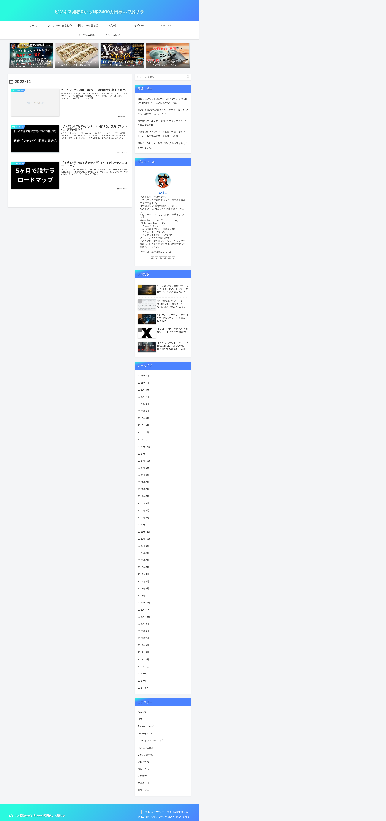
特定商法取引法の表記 (177, 811)
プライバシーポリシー (153, 811)
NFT (140, 719)
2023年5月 (143, 567)
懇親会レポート (145, 783)
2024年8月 (143, 475)
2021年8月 (143, 673)
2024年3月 (143, 510)
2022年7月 (143, 638)
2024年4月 (143, 503)
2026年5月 (143, 382)
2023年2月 (143, 588)
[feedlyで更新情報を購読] (169, 258)
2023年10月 (144, 538)
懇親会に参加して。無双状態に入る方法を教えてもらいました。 (162, 145)
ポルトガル (143, 769)
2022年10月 (144, 616)
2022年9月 (143, 624)
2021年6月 (143, 680)
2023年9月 (143, 545)
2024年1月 (143, 524)
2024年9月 (143, 467)
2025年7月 (143, 396)
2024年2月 (143, 517)
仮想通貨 (142, 776)
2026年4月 (143, 389)
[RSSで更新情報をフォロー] (173, 258)
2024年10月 (144, 460)
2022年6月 (143, 645)
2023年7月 (143, 560)
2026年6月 (143, 375)
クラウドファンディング (150, 740)
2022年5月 (143, 652)
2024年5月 (143, 496)
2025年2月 (143, 432)
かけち (163, 192)
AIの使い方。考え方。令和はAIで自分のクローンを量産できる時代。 (162, 123)
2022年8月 (143, 631)
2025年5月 (143, 411)
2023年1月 (143, 595)
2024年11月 (144, 453)
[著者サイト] (152, 258)
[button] (188, 76)
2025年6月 (143, 404)
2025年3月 (143, 425)
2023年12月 (144, 531)
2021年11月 (143, 666)
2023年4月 (143, 574)
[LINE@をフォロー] (165, 258)
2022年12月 (144, 602)
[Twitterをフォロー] (156, 258)
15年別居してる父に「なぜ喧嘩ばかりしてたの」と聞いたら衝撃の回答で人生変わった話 (163, 134)
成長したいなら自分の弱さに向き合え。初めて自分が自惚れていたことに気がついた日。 (162, 100)
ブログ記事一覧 (145, 754)
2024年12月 (144, 446)
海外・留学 (143, 790)
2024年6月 (143, 489)
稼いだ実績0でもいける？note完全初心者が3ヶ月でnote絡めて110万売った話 (163, 111)
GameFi (142, 712)
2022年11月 (144, 609)
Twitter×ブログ (145, 726)
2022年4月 (143, 659)
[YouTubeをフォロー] (161, 258)
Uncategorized (145, 733)
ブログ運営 (143, 761)
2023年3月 (143, 581)
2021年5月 (143, 687)
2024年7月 (143, 482)
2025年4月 (143, 418)
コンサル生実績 (145, 747)
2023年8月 (143, 553)
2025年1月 (143, 439)
